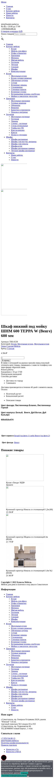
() (20, 31)
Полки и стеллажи (19, 135)
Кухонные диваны (19, 85)
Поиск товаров (7, 34)
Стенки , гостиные (19, 123)
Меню (3, 2)
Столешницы (16, 87)
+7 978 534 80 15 (8, 738)
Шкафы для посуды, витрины (23, 142)
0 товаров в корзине (9, 31)
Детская (14, 65)
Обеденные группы (19, 80)
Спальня (14, 67)
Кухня (13, 49)
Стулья (14, 83)
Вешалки (15, 108)
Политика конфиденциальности (15, 743)
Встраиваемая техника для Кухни (25, 94)
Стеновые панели (18, 89)
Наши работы (12, 13)
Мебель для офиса (18, 51)
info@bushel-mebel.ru (10, 741)
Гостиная (15, 62)
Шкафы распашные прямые (23, 148)
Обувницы (15, 105)
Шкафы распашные (19, 139)
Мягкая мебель (17, 60)
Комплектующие (18, 71)
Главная (9, 6)
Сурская (10, 348)
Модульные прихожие (20, 101)
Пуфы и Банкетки (18, 53)
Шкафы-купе (16, 146)
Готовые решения (18, 103)
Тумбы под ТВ (17, 128)
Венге (16, 442)
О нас (8, 9)
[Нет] (28, 776)
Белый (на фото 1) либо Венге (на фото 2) (32, 436)
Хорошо (24, 773)
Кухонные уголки (18, 92)
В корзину (6, 360)
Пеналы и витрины (19, 112)
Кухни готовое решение (21, 78)
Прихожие (15, 55)
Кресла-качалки (17, 130)
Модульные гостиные (20, 117)
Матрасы (15, 58)
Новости (9, 15)
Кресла (14, 132)
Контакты (10, 18)
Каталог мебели (13, 11)
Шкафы (14, 69)
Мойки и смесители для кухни (24, 96)
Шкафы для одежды (19, 144)
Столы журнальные (19, 126)
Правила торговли (9, 745)
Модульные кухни (19, 76)
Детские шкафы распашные (23, 151)
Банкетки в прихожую (20, 110)
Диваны (14, 121)
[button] (4, 757)
